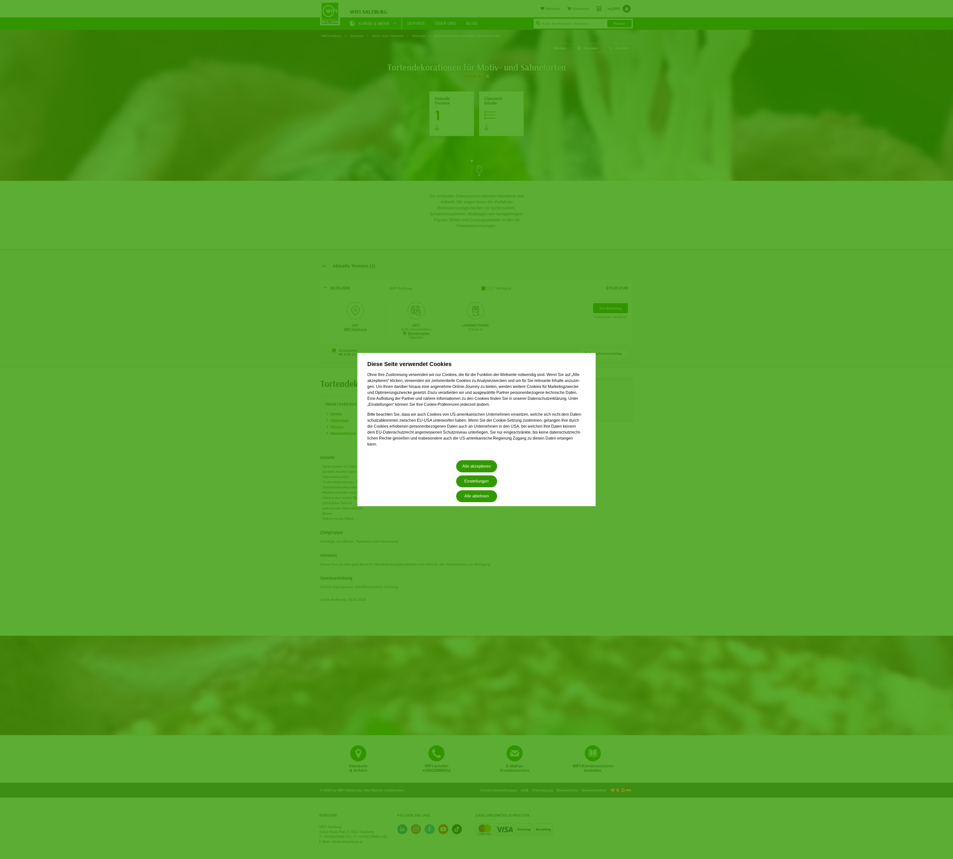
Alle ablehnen (476, 496)
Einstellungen (476, 481)
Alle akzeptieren (476, 466)
